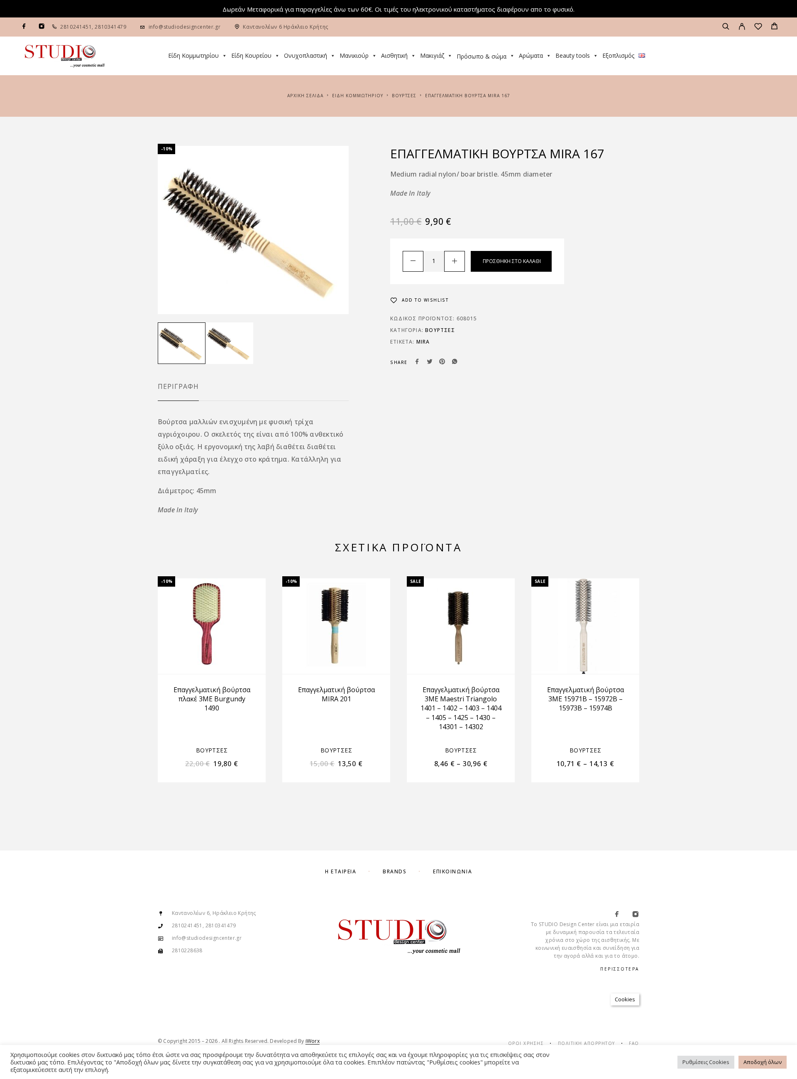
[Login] (742, 27)
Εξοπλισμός (618, 55)
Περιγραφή (178, 386)
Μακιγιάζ (432, 55)
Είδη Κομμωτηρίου (193, 55)
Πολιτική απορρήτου (586, 1043)
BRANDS (394, 871)
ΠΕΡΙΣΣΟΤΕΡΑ (619, 969)
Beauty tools (572, 55)
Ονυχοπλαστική (305, 55)
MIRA (423, 341)
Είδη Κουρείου (251, 55)
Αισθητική (394, 55)
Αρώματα (531, 55)
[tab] (178, 392)
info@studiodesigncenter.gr (185, 26)
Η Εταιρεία (341, 871)
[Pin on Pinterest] (442, 362)
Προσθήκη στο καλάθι (512, 261)
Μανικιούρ (354, 55)
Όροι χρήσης (526, 1043)
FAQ (634, 1043)
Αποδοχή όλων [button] (762, 1062)
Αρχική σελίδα (305, 95)
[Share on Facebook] (417, 362)
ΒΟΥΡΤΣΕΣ (404, 95)
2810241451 (76, 26)
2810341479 (110, 26)
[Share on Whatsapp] (454, 362)
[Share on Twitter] (429, 362)
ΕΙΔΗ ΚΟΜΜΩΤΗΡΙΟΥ (357, 95)
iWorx (313, 1041)
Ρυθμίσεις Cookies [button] (705, 1062)
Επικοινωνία (452, 871)
